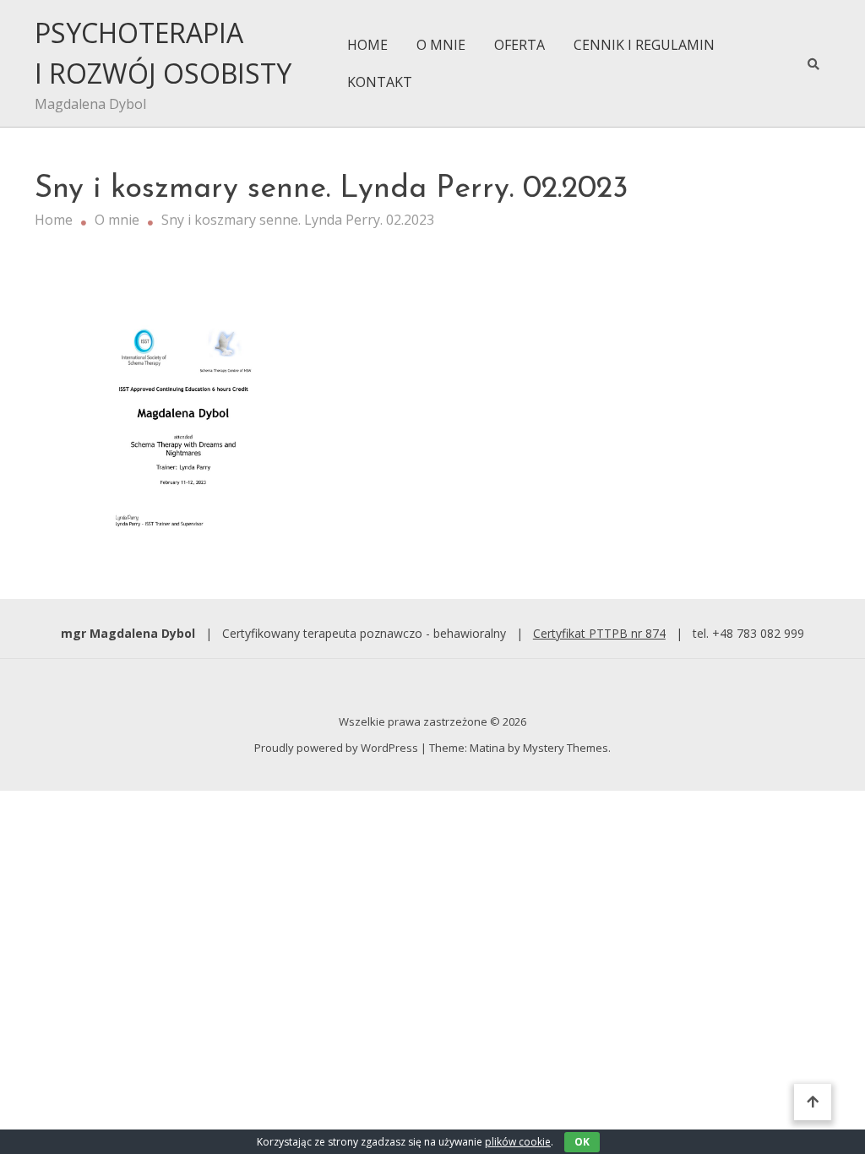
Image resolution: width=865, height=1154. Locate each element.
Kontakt (379, 82)
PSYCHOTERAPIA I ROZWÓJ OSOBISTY (163, 52)
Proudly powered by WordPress (337, 747)
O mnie (440, 44)
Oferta (519, 44)
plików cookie (518, 1142)
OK (582, 1142)
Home (367, 44)
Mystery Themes (565, 747)
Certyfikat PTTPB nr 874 (599, 633)
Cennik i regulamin (644, 44)
